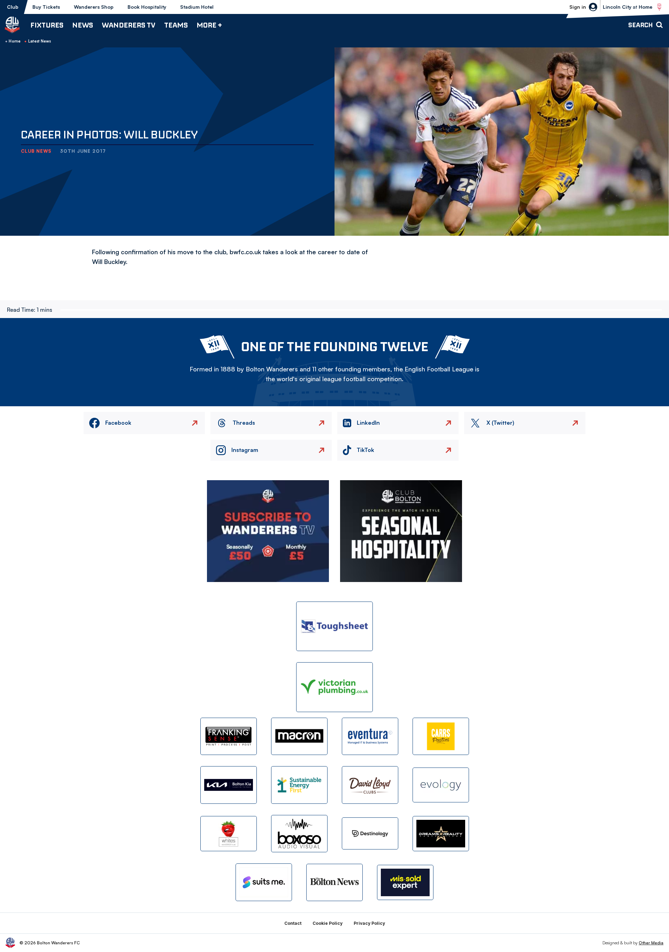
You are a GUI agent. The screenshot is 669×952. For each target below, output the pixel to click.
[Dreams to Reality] (441, 833)
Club (12, 7)
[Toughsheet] (334, 626)
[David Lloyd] (370, 784)
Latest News (39, 41)
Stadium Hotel (197, 7)
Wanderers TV (128, 25)
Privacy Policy (369, 923)
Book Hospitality (147, 7)
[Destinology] (370, 833)
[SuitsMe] (264, 882)
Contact (292, 923)
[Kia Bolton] (228, 784)
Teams (176, 25)
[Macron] (299, 736)
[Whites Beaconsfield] (228, 833)
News (82, 25)
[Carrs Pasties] (441, 736)
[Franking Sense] (228, 736)
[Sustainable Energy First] (299, 784)
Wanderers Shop (94, 7)
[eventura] (370, 736)
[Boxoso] (299, 833)
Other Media (651, 942)
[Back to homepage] (12, 25)
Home (15, 41)
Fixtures (46, 25)
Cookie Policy (328, 923)
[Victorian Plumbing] (334, 687)
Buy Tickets (46, 7)
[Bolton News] (334, 882)
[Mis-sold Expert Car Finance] (405, 882)
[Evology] (441, 785)
